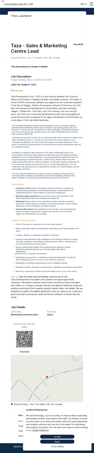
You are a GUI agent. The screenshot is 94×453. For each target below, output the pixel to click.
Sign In (83, 4)
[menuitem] (17, 4)
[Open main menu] (91, 4)
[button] (47, 378)
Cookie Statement (40, 430)
